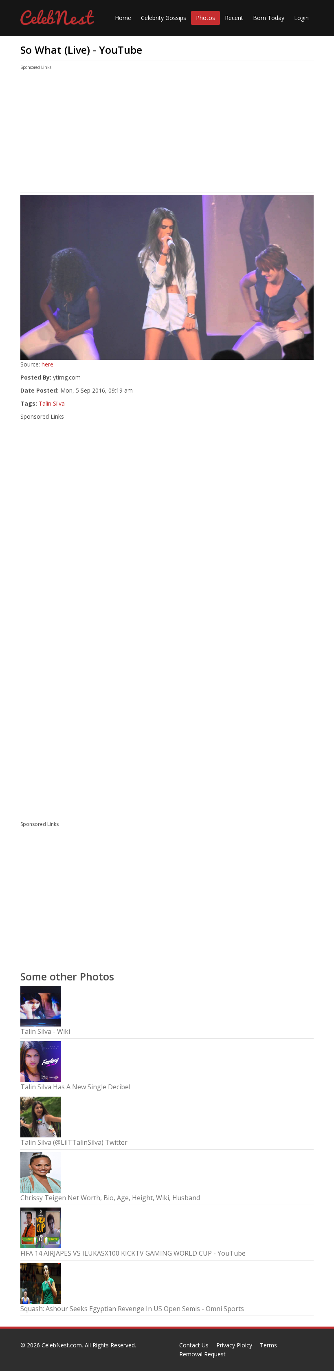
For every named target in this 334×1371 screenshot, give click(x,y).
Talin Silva (52, 403)
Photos (205, 18)
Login (301, 18)
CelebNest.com (62, 1345)
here (47, 364)
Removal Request (202, 1354)
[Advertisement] (167, 133)
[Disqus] (167, 703)
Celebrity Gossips (163, 18)
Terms (268, 1345)
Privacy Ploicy (234, 1345)
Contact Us (194, 1345)
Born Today (268, 18)
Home (123, 18)
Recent (234, 18)
